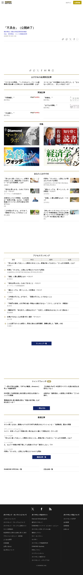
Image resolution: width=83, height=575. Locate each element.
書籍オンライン (36, 532)
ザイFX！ (35, 539)
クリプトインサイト (38, 553)
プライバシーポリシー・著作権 (13, 536)
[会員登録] (77, 2)
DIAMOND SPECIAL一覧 (13, 469)
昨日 (32, 259)
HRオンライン (36, 550)
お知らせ (66, 529)
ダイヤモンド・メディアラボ (40, 560)
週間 (50, 259)
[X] (32, 509)
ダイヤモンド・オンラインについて (15, 515)
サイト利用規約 (8, 529)
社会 (5, 34)
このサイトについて (10, 519)
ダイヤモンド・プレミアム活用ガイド (15, 526)
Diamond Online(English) (39, 519)
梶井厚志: (15, 32)
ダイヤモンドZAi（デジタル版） (41, 529)
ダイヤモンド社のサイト (40, 515)
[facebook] (41, 509)
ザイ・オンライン (37, 536)
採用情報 (66, 526)
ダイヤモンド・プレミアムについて (14, 522)
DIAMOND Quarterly (38, 546)
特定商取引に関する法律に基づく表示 (15, 532)
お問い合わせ (8, 546)
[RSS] (50, 509)
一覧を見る (41, 408)
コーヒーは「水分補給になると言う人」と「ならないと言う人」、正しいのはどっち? (61, 83)
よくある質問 (8, 539)
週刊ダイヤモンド (37, 522)
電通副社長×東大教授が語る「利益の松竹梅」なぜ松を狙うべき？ (21, 401)
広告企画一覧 (48, 469)
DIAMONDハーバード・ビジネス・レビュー (45, 526)
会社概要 (66, 522)
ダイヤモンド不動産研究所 (40, 543)
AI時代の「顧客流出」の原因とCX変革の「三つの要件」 (61, 394)
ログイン (68, 2)
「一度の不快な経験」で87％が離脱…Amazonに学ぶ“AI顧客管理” (21, 387)
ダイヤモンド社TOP (70, 519)
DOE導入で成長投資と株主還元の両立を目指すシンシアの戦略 (21, 394)
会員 (69, 259)
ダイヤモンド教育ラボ (38, 557)
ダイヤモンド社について (72, 515)
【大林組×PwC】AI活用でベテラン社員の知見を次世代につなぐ (61, 387)
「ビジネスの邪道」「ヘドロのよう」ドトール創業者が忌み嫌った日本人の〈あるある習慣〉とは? (21, 83)
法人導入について (9, 550)
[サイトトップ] (8, 2)
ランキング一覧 (41, 343)
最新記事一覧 (41, 457)
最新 (13, 259)
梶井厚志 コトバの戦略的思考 (17, 34)
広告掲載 (6, 543)
